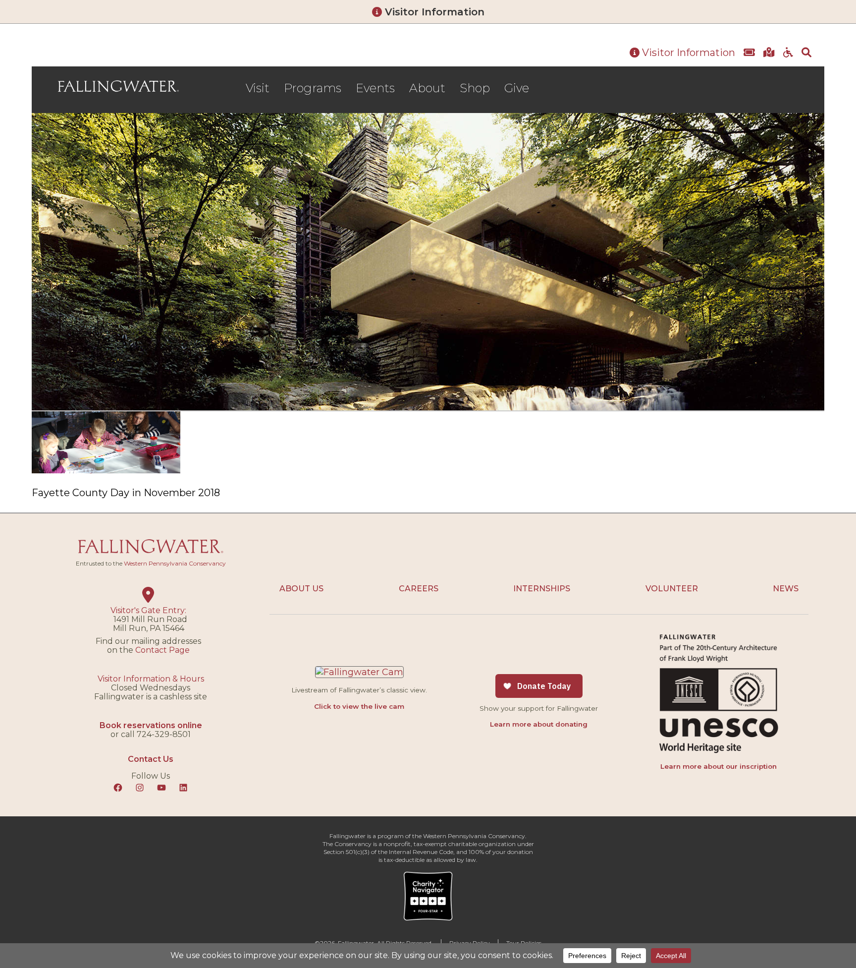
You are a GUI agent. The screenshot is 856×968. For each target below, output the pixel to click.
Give (516, 88)
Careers (418, 588)
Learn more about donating (539, 724)
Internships (541, 588)
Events (375, 88)
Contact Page (162, 650)
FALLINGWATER (118, 87)
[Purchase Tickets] (749, 53)
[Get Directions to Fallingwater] (769, 53)
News (786, 588)
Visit (257, 88)
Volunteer (671, 588)
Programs (312, 88)
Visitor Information (433, 12)
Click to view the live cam (359, 706)
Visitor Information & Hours (151, 678)
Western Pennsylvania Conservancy (175, 563)
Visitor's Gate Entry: (148, 610)
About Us (301, 588)
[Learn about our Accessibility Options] (788, 53)
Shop (475, 88)
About (427, 88)
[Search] (806, 53)
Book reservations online (151, 725)
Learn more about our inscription (718, 766)
